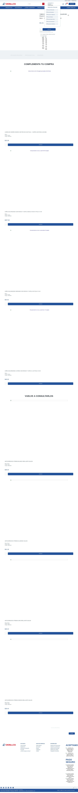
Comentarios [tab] (40, 55)
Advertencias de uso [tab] (30, 55)
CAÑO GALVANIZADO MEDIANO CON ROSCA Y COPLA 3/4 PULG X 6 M (22, 291)
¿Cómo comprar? (30, 7)
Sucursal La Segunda (51, 14)
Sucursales (18, 7)
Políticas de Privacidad (55, 748)
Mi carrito (22, 749)
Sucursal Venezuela (50, 9)
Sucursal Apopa (50, 16)
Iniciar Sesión (23, 745)
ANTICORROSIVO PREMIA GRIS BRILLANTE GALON (18, 620)
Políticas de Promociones (55, 745)
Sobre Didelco (71, 7)
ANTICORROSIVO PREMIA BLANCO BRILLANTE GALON (19, 461)
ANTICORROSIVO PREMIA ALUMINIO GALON (16, 541)
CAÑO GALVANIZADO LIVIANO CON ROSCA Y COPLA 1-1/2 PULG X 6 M (23, 370)
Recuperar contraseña (25, 748)
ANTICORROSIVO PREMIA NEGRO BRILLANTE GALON (18, 700)
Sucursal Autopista (50, 12)
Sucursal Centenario (50, 21)
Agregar (49, 29)
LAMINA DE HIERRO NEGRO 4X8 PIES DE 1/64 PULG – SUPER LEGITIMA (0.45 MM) (25, 132)
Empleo (37, 748)
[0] (66, 4)
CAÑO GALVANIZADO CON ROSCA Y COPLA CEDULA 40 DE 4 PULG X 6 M (23, 211)
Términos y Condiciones (55, 746)
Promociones (41, 7)
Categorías (38, 749)
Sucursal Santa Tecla (51, 19)
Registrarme (23, 746)
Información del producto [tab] (16, 55)
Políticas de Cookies (54, 749)
